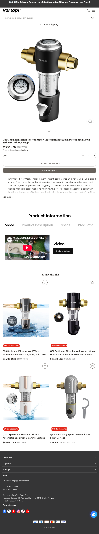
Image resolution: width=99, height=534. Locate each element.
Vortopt (52, 527)
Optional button (63, 251)
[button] (93, 10)
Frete (5, 150)
